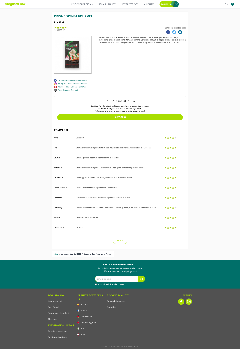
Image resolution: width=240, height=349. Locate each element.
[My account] (232, 4)
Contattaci (111, 307)
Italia (82, 328)
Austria (83, 334)
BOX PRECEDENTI (130, 4)
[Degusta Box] (15, 4)
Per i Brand (53, 307)
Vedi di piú (120, 241)
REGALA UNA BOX (107, 4)
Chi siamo (149, 4)
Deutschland (86, 316)
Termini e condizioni (57, 331)
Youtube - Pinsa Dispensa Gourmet (72, 87)
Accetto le (111, 284)
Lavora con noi (55, 301)
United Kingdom (88, 322)
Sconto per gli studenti (58, 313)
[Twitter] (174, 32)
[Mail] (179, 32)
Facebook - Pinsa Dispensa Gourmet (73, 80)
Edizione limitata (81, 4)
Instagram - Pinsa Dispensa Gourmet (73, 83)
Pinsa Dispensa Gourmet (68, 90)
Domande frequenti (116, 301)
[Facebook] (167, 32)
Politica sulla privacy (115, 284)
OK (141, 278)
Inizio (56, 254)
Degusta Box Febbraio (93, 254)
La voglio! (120, 117)
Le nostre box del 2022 (71, 254)
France (83, 310)
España (84, 304)
